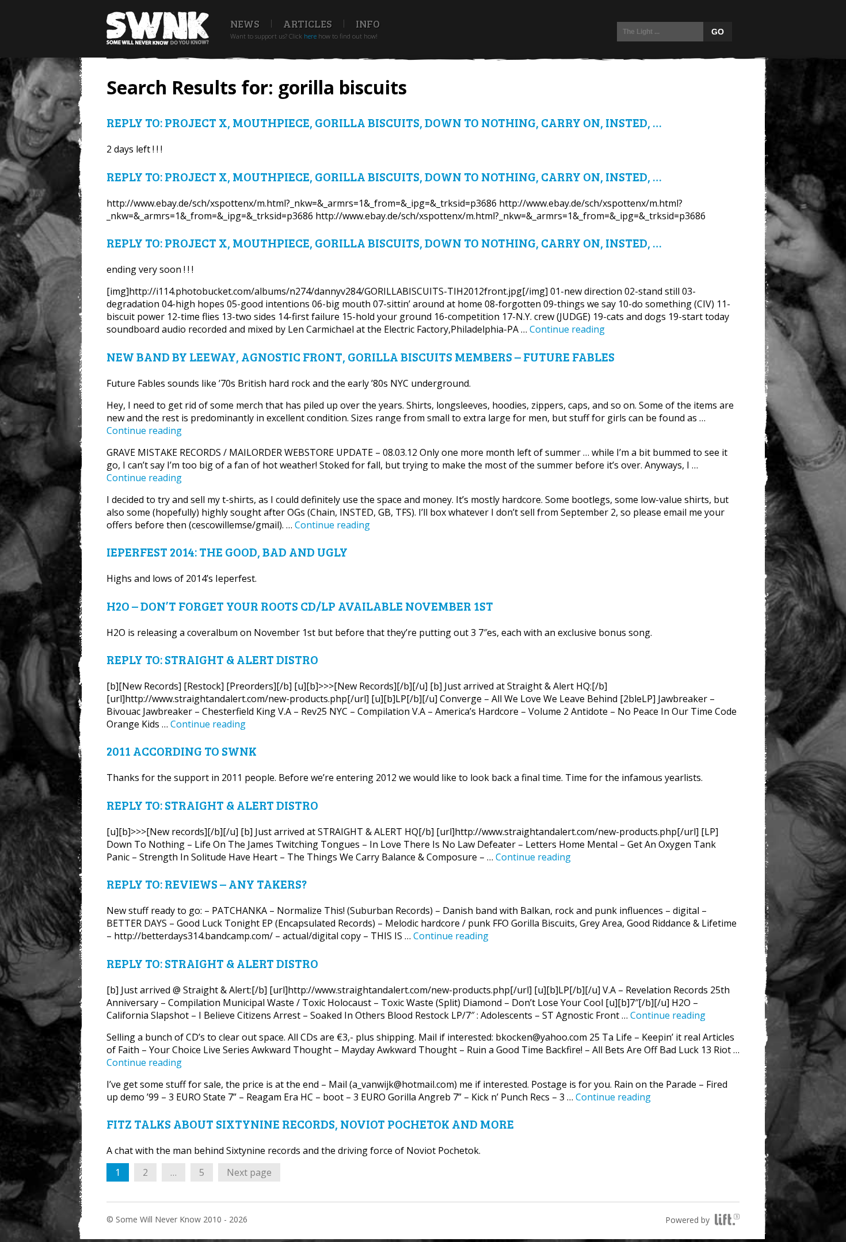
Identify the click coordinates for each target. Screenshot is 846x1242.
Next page (249, 1172)
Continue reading (567, 329)
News (245, 24)
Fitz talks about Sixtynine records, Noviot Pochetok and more (310, 1123)
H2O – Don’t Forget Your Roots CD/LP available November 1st (299, 605)
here (310, 36)
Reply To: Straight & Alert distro (212, 659)
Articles (307, 24)
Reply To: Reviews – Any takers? (206, 883)
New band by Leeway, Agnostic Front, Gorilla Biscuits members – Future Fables (360, 356)
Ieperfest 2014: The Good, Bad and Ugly (227, 551)
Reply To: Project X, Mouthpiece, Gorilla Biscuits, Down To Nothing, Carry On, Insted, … (383, 122)
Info (368, 24)
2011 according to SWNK (181, 750)
